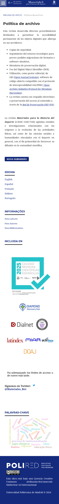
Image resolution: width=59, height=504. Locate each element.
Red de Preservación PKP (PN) (38, 104)
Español (9, 184)
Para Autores (11, 223)
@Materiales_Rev (16, 389)
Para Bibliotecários (14, 228)
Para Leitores (11, 218)
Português (10, 198)
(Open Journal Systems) (26, 77)
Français (9, 188)
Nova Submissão (17, 159)
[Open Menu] (3, 3)
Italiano (9, 193)
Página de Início (12, 15)
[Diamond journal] (29, 307)
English (8, 179)
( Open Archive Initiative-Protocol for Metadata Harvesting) (30, 89)
